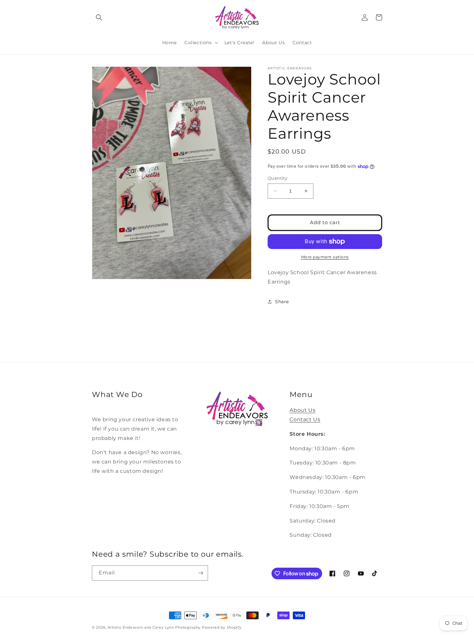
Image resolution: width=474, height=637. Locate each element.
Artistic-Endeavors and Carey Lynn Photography (154, 627)
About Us (302, 410)
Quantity (277, 178)
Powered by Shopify (222, 627)
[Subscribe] (200, 573)
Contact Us (305, 419)
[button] (99, 17)
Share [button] (282, 301)
